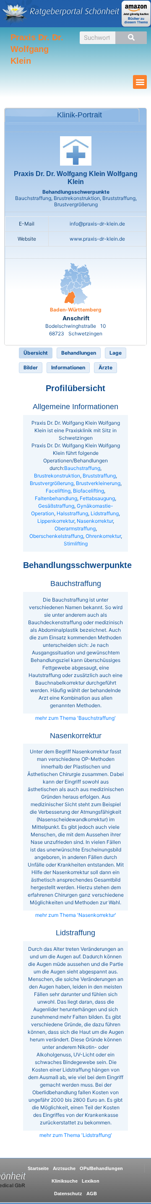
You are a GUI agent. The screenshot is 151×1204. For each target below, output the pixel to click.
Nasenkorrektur (95, 521)
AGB (91, 1193)
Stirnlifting (76, 543)
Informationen (68, 367)
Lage (115, 353)
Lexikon (90, 1180)
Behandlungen (78, 353)
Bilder (30, 367)
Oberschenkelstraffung (56, 536)
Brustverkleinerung (98, 483)
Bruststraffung (99, 475)
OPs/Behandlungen (101, 1168)
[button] (140, 82)
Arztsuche (64, 1168)
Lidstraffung (105, 513)
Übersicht (35, 353)
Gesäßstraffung (56, 506)
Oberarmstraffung (75, 528)
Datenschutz (68, 1193)
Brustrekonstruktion (57, 475)
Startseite (38, 1168)
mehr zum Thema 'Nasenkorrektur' (75, 915)
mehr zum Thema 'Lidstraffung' (75, 1135)
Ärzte (105, 367)
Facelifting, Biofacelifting (75, 491)
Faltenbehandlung (56, 498)
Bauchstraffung (82, 468)
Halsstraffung (72, 513)
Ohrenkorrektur (103, 536)
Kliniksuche (65, 1180)
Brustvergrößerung (51, 483)
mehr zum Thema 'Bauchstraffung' (75, 718)
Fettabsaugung (97, 498)
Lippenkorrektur (55, 521)
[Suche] (131, 37)
